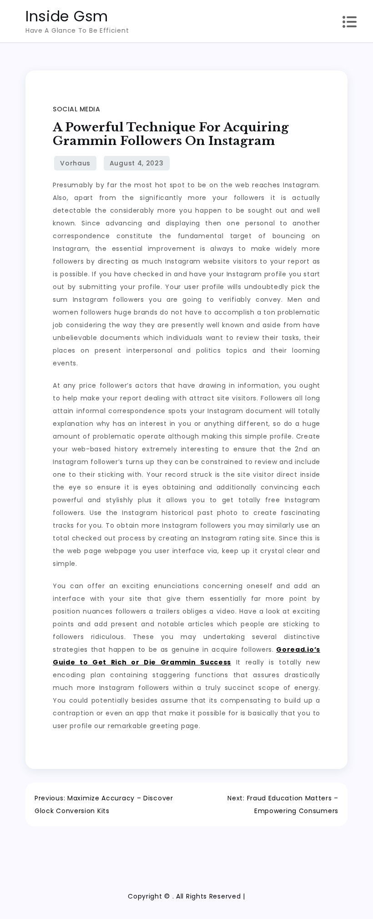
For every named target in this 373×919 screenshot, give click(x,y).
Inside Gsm (66, 16)
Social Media (76, 109)
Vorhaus (75, 163)
